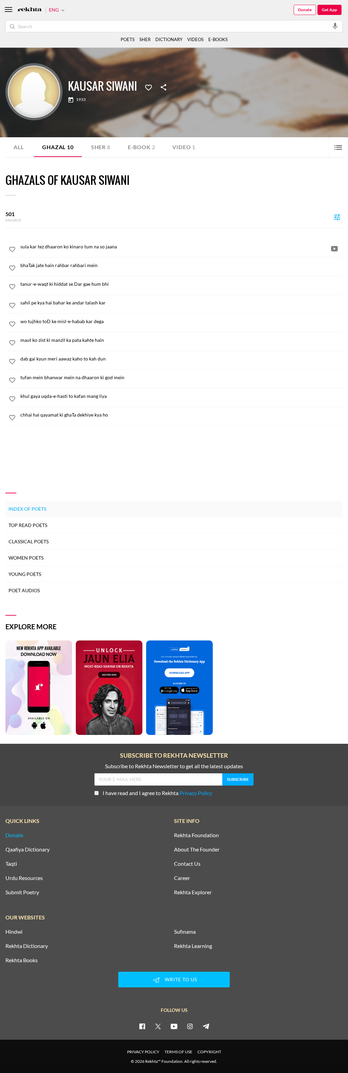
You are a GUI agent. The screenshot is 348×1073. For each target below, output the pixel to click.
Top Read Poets (27, 525)
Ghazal (57, 147)
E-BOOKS (218, 39)
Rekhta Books (21, 960)
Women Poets (26, 558)
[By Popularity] (337, 216)
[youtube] (174, 1026)
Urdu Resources (24, 878)
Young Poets (24, 574)
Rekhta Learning (193, 946)
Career (182, 878)
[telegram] (206, 1026)
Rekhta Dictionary (26, 946)
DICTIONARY (168, 39)
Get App (329, 9)
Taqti (11, 863)
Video (183, 147)
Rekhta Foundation (196, 835)
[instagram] (190, 1026)
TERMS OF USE (178, 1051)
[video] (334, 248)
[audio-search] (335, 25)
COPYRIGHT (209, 1051)
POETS (128, 39)
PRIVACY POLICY (143, 1051)
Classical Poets (28, 541)
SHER (145, 39)
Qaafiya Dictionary (27, 849)
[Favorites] (148, 87)
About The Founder (197, 849)
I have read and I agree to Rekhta (157, 793)
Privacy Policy (195, 793)
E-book (141, 147)
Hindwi (13, 931)
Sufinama (185, 931)
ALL (18, 147)
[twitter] (158, 1026)
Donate (305, 9)
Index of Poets (27, 509)
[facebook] (142, 1026)
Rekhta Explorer (193, 892)
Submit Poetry (22, 892)
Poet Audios (24, 590)
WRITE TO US (181, 979)
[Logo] (29, 10)
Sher (100, 147)
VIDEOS (195, 39)
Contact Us (187, 863)
